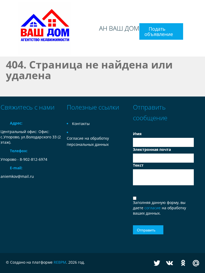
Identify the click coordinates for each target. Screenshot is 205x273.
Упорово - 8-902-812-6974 (24, 159)
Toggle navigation (5, 28)
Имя (137, 133)
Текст (138, 165)
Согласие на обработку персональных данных (88, 141)
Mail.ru (196, 263)
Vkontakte (169, 263)
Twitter (157, 263)
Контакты (81, 123)
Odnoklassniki (183, 263)
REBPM (60, 262)
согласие (153, 207)
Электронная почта (152, 149)
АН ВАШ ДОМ (119, 28)
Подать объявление (158, 31)
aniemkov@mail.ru (17, 176)
